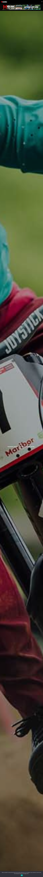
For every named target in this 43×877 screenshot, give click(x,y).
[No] (41, 874)
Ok (21, 875)
